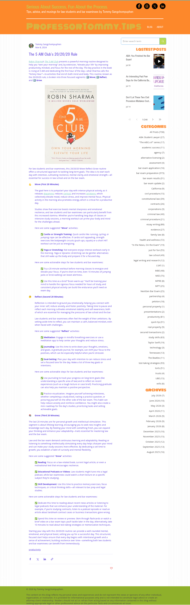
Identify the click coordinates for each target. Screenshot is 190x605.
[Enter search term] (162, 41)
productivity (35, 549)
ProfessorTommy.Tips (84, 27)
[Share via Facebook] (30, 559)
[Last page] (160, 119)
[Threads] (147, 6)
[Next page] (153, 119)
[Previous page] (137, 119)
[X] (155, 6)
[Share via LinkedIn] (44, 559)
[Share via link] (52, 559)
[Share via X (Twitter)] (37, 559)
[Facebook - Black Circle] (139, 6)
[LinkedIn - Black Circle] (163, 6)
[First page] (129, 119)
